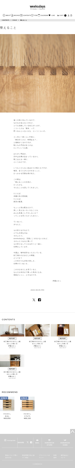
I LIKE (53, 15)
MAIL (37, 443)
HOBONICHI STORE (49, 444)
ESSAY (15, 20)
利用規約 (55, 456)
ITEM (35, 15)
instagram (11, 440)
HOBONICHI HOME (65, 444)
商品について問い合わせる (11, 456)
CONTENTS (27, 15)
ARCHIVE (17, 15)
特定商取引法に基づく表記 (28, 456)
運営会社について (65, 456)
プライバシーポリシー (44, 456)
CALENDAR (44, 15)
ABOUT (8, 15)
